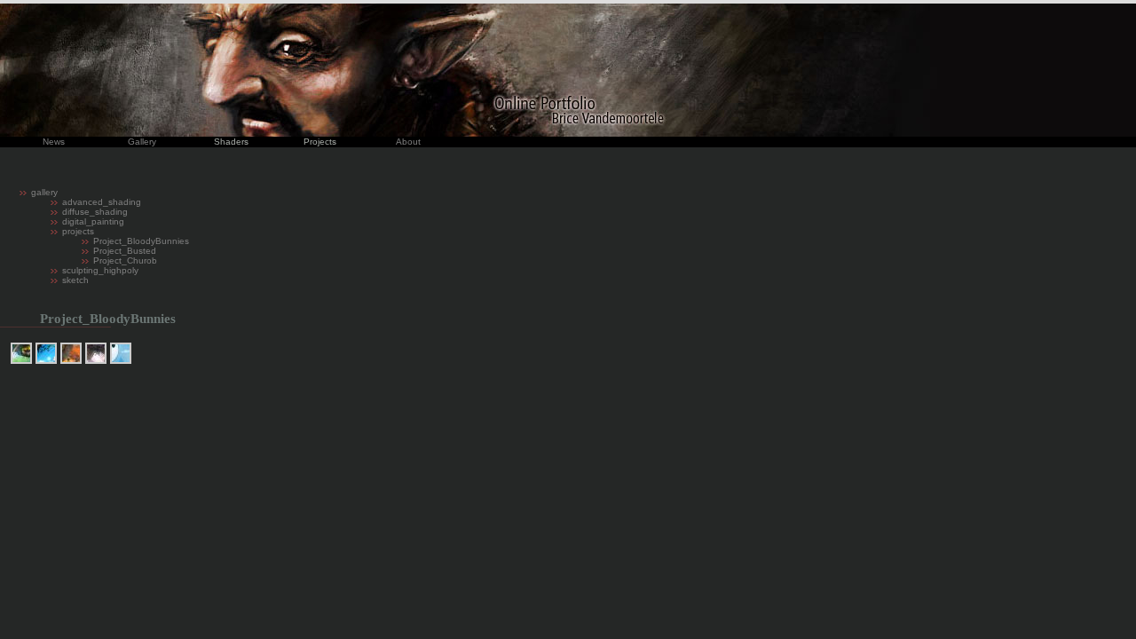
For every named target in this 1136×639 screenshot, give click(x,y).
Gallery (142, 141)
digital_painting (93, 221)
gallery (44, 192)
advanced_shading (101, 202)
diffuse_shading (95, 212)
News (54, 141)
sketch (75, 280)
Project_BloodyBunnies (141, 241)
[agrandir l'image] (21, 353)
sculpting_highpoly (100, 270)
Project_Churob (125, 260)
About (408, 141)
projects (78, 231)
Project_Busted (124, 251)
